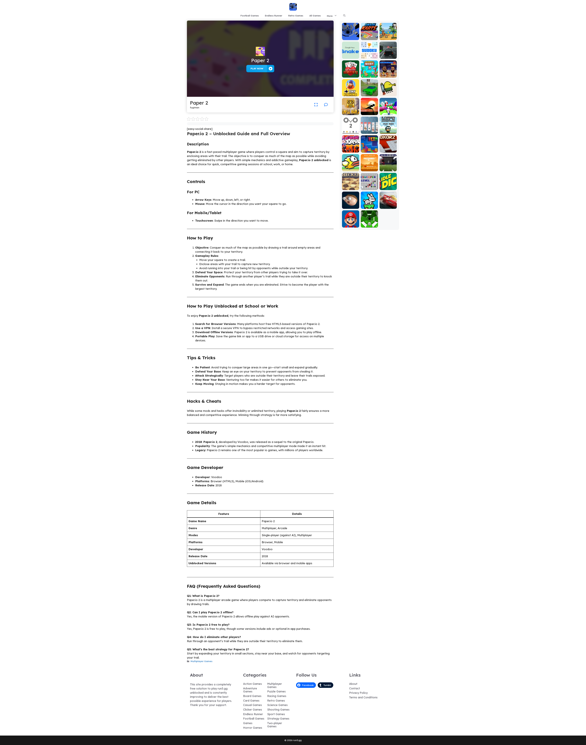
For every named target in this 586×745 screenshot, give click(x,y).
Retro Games (295, 15)
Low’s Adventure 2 (388, 130)
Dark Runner (369, 112)
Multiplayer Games (201, 661)
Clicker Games (252, 709)
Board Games (252, 696)
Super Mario (350, 225)
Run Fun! (388, 112)
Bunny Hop (369, 206)
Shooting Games (278, 709)
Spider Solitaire (369, 130)
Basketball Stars (388, 74)
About (353, 684)
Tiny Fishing (350, 94)
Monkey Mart (369, 75)
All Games (315, 15)
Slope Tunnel (369, 225)
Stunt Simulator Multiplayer (369, 91)
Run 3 (350, 37)
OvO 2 (350, 131)
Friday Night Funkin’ (350, 149)
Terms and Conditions (363, 697)
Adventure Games (250, 690)
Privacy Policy (358, 693)
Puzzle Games (276, 691)
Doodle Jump (388, 93)
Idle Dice (388, 187)
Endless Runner (273, 15)
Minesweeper (369, 186)
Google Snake (350, 55)
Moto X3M (388, 37)
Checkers (350, 187)
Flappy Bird (351, 169)
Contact (354, 688)
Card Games (251, 700)
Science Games (277, 705)
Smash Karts (369, 37)
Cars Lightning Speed (388, 204)
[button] (344, 15)
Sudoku (369, 56)
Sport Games (276, 714)
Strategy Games (278, 718)
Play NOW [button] (257, 68)
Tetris (369, 150)
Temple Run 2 (351, 111)
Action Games (252, 684)
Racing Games (276, 696)
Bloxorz (388, 150)
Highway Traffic (388, 55)
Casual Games (252, 705)
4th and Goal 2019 (388, 168)
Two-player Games (274, 724)
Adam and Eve (369, 168)
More (330, 15)
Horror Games (252, 727)
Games (247, 723)
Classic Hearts (350, 74)
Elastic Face (350, 206)
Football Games (250, 15)
